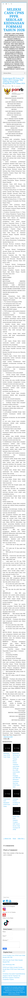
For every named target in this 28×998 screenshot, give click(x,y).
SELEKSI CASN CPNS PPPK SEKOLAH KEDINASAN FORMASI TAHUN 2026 (14, 19)
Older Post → (21, 838)
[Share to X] (7, 738)
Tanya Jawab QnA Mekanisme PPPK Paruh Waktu (6, 802)
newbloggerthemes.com (14, 994)
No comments (17, 86)
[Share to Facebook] (8, 738)
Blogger (21, 990)
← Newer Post (7, 838)
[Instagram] (7, 901)
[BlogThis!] (5, 738)
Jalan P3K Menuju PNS (9, 964)
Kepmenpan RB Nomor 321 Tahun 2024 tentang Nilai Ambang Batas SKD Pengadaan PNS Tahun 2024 (14, 80)
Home (14, 838)
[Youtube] (10, 901)
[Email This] (4, 738)
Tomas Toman (11, 992)
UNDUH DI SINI (8, 737)
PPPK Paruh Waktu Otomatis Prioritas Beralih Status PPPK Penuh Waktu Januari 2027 (13, 969)
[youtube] (4, 916)
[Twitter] (4, 901)
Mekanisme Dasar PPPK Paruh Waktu (6, 755)
